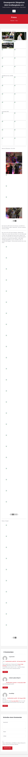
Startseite (12, 20)
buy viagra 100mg (14, 700)
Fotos (16, 20)
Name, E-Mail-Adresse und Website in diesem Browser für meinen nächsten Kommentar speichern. (14, 743)
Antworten (5, 671)
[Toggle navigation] (14, 11)
